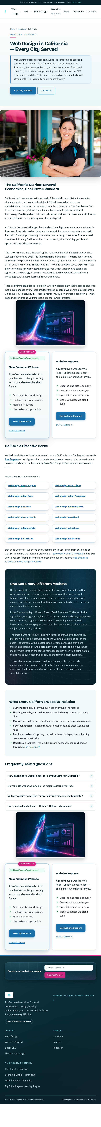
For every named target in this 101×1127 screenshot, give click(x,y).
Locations (21, 29)
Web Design (11, 1036)
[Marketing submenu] (47, 11)
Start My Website (23, 90)
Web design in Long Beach (22, 517)
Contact (57, 1042)
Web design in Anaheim (67, 528)
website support (31, 747)
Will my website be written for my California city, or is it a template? (45, 796)
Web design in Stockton (20, 539)
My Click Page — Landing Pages (22, 1086)
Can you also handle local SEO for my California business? (39, 806)
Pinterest (89, 995)
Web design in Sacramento (69, 506)
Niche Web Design (15, 1053)
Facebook (57, 995)
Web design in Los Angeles (22, 485)
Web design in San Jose (20, 496)
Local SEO (10, 1047)
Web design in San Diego (68, 485)
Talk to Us (46, 90)
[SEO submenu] (30, 11)
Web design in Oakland (67, 517)
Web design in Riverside (67, 539)
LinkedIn (79, 995)
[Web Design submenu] (20, 11)
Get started (76, 2)
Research (58, 1047)
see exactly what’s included (68, 553)
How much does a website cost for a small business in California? (44, 775)
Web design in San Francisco (70, 496)
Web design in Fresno (19, 506)
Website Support (14, 1042)
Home (12, 29)
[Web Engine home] (5, 12)
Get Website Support (71, 416)
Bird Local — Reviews (16, 1069)
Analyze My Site (55, 975)
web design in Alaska (29, 561)
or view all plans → (17, 430)
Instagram (68, 995)
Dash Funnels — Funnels (18, 1080)
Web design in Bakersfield (21, 528)
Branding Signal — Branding (20, 1074)
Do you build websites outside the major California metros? (40, 786)
